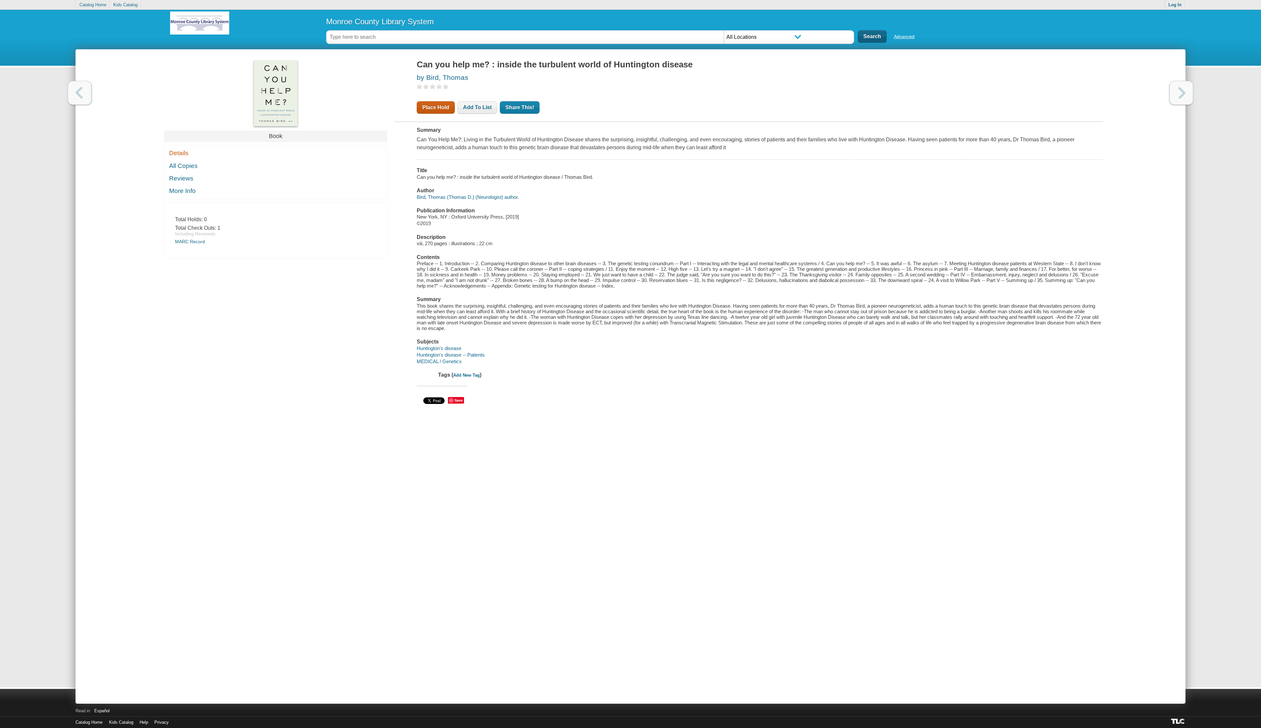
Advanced (904, 36)
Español (102, 710)
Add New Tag (466, 375)
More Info (182, 190)
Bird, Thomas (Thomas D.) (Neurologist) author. (468, 197)
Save (458, 400)
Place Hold (435, 107)
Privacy (161, 722)
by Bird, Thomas (442, 77)
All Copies (183, 165)
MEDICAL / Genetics (439, 361)
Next (1181, 93)
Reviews (181, 178)
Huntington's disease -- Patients (451, 355)
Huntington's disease (439, 348)
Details (178, 153)
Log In (1175, 4)
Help (144, 722)
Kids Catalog (125, 4)
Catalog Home (92, 4)
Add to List (477, 107)
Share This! (519, 107)
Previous (80, 93)
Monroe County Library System (380, 21)
